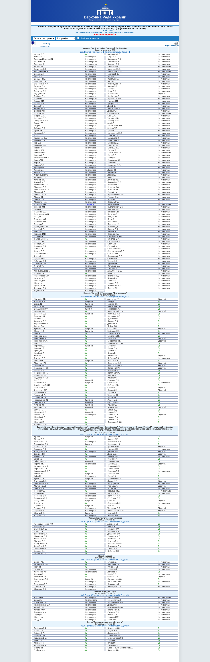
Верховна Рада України (105, 17)
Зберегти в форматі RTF (45, 44)
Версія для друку (172, 45)
